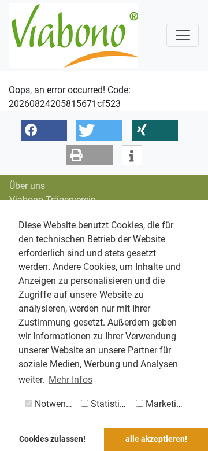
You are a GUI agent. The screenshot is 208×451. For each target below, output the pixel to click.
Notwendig (55, 403)
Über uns (27, 185)
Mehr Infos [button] (70, 379)
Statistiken (110, 403)
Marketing (165, 403)
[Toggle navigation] (182, 35)
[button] (44, 130)
